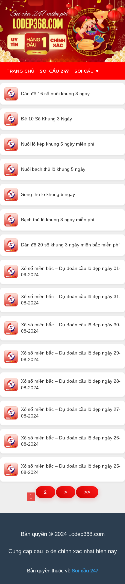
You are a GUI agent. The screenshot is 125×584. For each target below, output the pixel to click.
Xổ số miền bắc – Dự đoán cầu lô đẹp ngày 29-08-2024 (71, 356)
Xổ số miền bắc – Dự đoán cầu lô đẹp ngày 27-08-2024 (71, 413)
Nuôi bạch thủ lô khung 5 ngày (53, 169)
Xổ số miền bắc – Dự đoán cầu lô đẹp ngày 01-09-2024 (71, 272)
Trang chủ (20, 71)
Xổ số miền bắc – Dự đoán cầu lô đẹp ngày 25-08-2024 (71, 469)
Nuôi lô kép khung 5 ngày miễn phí (57, 144)
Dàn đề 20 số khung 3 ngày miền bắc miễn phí (70, 244)
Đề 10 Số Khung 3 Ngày (46, 118)
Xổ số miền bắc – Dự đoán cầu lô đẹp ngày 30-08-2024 (71, 328)
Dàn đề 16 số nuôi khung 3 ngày (55, 93)
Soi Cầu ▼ (86, 71)
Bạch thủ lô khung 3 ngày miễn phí (57, 219)
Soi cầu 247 (54, 71)
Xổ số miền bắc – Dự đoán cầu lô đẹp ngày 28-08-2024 (71, 384)
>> (87, 492)
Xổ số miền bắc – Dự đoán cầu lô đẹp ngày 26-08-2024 (71, 441)
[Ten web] (62, 31)
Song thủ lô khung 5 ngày (48, 194)
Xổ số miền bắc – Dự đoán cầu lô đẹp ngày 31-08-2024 (71, 300)
